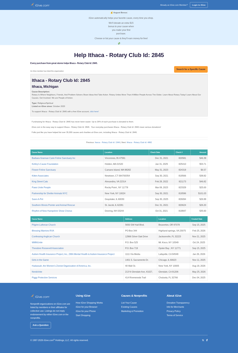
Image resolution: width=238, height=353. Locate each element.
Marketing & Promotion (132, 311)
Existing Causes (129, 307)
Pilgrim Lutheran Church (44, 225)
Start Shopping (83, 315)
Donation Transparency (178, 303)
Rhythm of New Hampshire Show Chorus (52, 211)
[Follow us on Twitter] (203, 340)
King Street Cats (40, 181)
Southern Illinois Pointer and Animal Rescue (53, 205)
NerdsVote (37, 272)
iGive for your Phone (86, 311)
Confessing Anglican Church (46, 236)
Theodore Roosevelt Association (48, 248)
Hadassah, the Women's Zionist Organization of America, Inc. (61, 266)
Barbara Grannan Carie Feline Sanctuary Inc (53, 158)
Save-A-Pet (37, 199)
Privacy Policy (174, 311)
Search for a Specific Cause (190, 69)
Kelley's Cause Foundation (45, 164)
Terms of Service (175, 315)
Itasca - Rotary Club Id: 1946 (107, 142)
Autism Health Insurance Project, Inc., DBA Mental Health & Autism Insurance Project (73, 254)
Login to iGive (198, 5)
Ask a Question (41, 325)
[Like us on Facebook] (207, 340)
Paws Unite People (41, 187)
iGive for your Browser (86, 307)
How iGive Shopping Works (89, 303)
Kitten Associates (40, 176)
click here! (94, 111)
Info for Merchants (175, 307)
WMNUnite (37, 242)
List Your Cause (129, 303)
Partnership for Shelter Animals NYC (49, 193)
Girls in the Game (40, 260)
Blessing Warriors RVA (43, 231)
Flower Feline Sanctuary (44, 170)
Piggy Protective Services (44, 277)
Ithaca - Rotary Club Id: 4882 (139, 142)
